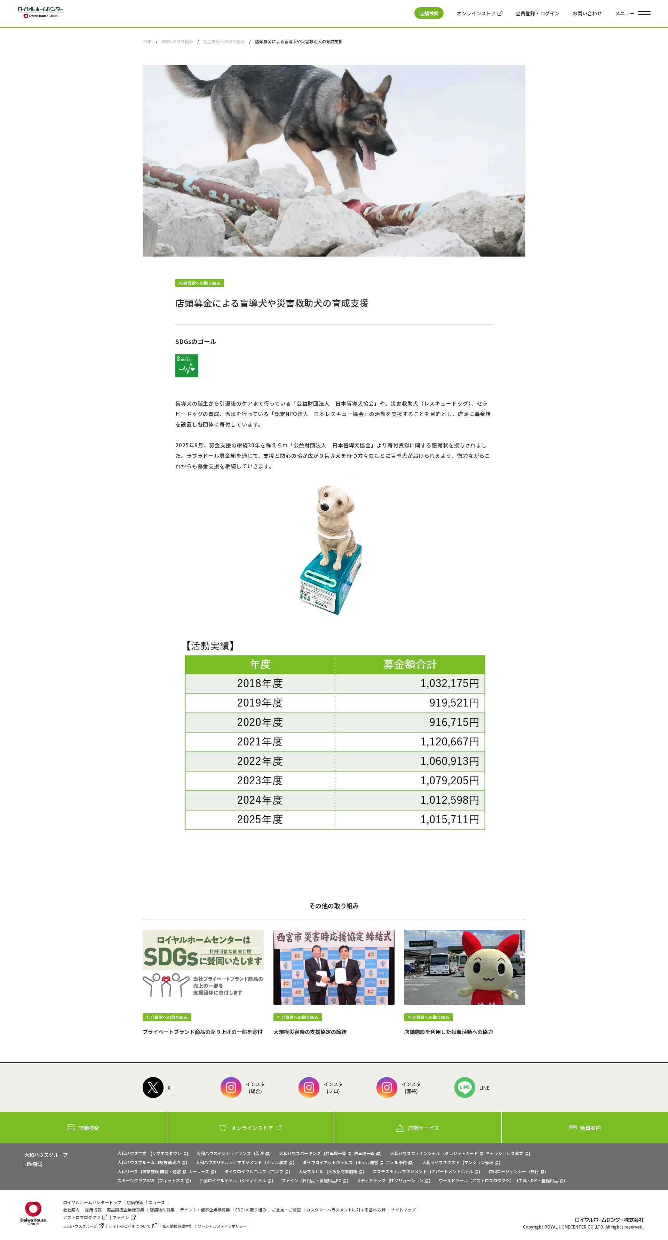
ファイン (120, 1217)
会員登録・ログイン (537, 13)
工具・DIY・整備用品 (538, 1180)
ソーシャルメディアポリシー (222, 1226)
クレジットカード (461, 1153)
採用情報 (93, 1209)
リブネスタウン (166, 1153)
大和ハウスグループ (80, 1226)
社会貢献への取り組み (224, 41)
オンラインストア (476, 13)
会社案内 (71, 1209)
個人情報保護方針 (177, 1226)
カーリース (199, 1171)
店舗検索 (429, 13)
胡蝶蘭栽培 (169, 1162)
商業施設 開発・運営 (161, 1171)
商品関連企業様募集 (125, 1209)
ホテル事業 (277, 1162)
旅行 (535, 1171)
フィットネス (171, 1180)
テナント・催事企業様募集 (205, 1209)
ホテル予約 (396, 1162)
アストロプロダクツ (82, 1217)
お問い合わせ (587, 13)
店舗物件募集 (162, 1209)
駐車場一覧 (335, 1153)
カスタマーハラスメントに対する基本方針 (345, 1209)
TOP (147, 41)
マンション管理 (478, 1162)
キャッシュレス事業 (504, 1153)
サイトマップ (403, 1209)
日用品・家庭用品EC (322, 1180)
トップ (92, 1202)
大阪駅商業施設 (342, 1171)
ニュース (157, 1202)
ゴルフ (277, 1171)
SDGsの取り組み (177, 41)
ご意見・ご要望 (286, 1209)
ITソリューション (406, 1180)
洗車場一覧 (364, 1153)
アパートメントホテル (452, 1171)
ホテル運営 (367, 1162)
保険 (259, 1153)
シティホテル (253, 1180)
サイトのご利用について (130, 1226)
